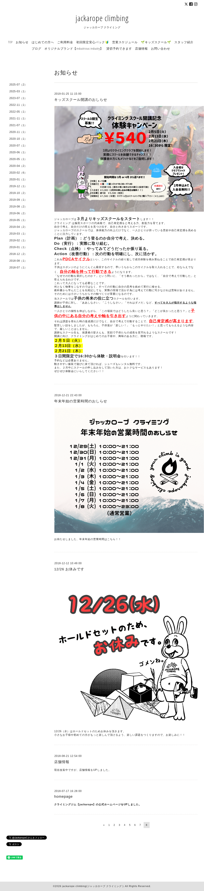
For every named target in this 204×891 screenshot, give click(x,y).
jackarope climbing (102, 18)
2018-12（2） (18, 253)
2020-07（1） (18, 145)
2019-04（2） (18, 226)
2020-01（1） (18, 179)
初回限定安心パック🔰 (92, 42)
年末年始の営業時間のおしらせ (80, 401)
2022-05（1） (18, 111)
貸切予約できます (119, 48)
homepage (63, 797)
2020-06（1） (18, 152)
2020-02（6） (18, 172)
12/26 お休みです (69, 569)
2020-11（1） (18, 132)
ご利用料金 (65, 42)
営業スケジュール (125, 42)
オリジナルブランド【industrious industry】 (73, 48)
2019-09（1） (18, 199)
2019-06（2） (18, 213)
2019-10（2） (18, 193)
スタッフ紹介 (183, 42)
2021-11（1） (18, 118)
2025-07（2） (18, 84)
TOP (10, 42)
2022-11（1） (18, 104)
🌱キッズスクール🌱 (156, 42)
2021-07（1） (18, 125)
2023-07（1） (18, 98)
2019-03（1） (18, 233)
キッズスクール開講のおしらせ (80, 100)
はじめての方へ (43, 42)
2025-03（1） (18, 91)
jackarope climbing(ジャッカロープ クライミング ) (93, 886)
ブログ (36, 48)
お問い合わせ (160, 48)
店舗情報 (141, 48)
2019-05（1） (18, 220)
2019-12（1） (18, 186)
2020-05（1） (18, 159)
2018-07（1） (18, 267)
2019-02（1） (18, 240)
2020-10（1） (18, 138)
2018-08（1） (18, 260)
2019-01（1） (18, 247)
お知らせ (22, 42)
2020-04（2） (18, 165)
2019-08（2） (18, 206)
